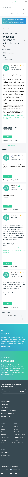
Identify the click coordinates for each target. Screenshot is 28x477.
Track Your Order (18, 437)
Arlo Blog (3, 440)
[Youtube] (16, 473)
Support (16, 426)
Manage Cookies (16, 469)
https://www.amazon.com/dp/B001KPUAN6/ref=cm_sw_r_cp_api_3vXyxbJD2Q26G (14, 117)
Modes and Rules (7, 319)
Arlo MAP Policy (5, 452)
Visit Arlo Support (6, 346)
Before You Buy (8, 129)
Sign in (19, 13)
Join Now (13, 13)
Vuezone (17, 319)
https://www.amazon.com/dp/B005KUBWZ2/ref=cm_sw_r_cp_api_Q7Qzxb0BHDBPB (14, 250)
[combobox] (14, 10)
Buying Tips (6, 29)
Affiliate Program (5, 455)
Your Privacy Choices (5, 469)
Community (17, 429)
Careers (3, 429)
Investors (3, 434)
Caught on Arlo (5, 437)
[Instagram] (6, 473)
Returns (16, 440)
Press (2, 432)
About (2, 426)
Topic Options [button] (24, 41)
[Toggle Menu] (26, 2)
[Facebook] (2, 473)
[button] (23, 66)
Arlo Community (7, 7)
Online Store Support (19, 434)
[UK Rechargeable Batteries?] (17, 145)
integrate (16, 315)
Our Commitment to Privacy (8, 443)
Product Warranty (18, 443)
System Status (17, 432)
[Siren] (19, 145)
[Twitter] (11, 473)
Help (24, 13)
